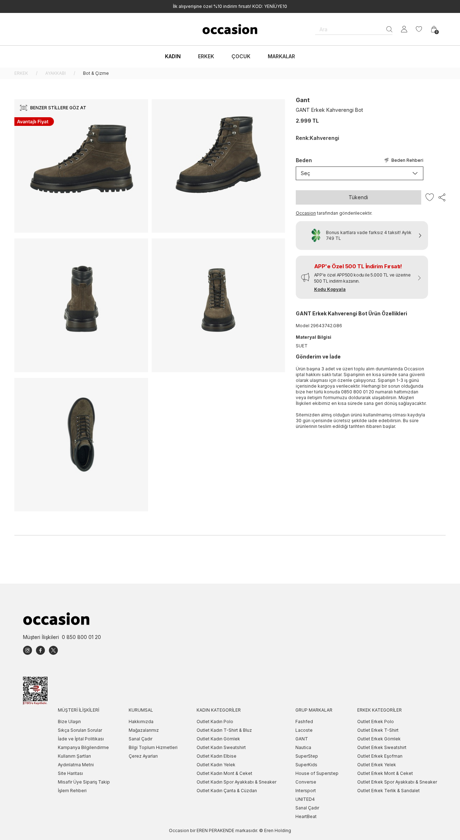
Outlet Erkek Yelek (376, 764)
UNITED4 (305, 799)
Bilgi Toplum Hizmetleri (153, 747)
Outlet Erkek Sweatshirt (381, 747)
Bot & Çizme (96, 73)
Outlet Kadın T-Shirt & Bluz (224, 730)
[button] (362, 277)
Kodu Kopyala (330, 289)
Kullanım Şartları (74, 756)
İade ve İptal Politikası (81, 738)
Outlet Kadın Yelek (216, 764)
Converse (305, 782)
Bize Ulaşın (69, 721)
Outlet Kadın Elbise (216, 756)
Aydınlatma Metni (76, 764)
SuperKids (306, 764)
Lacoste (304, 730)
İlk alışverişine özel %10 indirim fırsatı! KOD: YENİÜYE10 (230, 6)
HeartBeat (306, 816)
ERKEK (21, 73)
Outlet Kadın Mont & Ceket (224, 773)
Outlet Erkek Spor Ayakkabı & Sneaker (397, 782)
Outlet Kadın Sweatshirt (221, 747)
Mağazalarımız (144, 730)
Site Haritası (70, 773)
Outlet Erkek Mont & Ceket (385, 773)
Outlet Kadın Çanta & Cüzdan (227, 790)
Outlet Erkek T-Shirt (378, 730)
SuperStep (306, 756)
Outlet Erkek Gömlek (379, 738)
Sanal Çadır (140, 738)
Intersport (305, 790)
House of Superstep (317, 773)
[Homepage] (230, 29)
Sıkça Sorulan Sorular (80, 730)
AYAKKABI (55, 73)
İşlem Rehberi (72, 790)
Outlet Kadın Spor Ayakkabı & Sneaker (236, 782)
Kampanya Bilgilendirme (83, 747)
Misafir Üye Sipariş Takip (84, 782)
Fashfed (304, 721)
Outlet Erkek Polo (375, 721)
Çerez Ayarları (143, 756)
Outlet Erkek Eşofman (379, 756)
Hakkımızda (141, 721)
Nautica (303, 747)
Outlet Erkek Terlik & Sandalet (388, 790)
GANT (301, 738)
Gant (303, 100)
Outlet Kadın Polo (215, 721)
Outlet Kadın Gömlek (218, 738)
